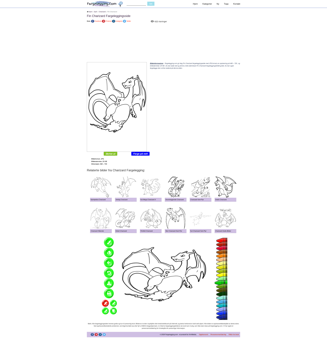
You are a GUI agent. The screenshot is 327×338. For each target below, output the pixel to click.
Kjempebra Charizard (98, 200)
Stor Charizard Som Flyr (173, 231)
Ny (218, 3)
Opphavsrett (203, 334)
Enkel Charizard (121, 231)
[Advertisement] (163, 43)
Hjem (195, 3)
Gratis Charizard (221, 200)
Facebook (98, 21)
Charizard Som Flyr (197, 200)
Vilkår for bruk (234, 334)
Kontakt (236, 3)
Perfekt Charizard (147, 231)
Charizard (102, 11)
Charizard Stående (97, 231)
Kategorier (207, 3)
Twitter (128, 21)
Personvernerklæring (218, 334)
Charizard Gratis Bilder (223, 231)
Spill (95, 11)
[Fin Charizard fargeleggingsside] (117, 107)
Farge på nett (140, 153)
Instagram (119, 21)
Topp (226, 3)
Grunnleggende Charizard (174, 200)
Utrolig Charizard (121, 200)
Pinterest (109, 21)
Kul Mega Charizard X (148, 200)
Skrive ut (110, 153)
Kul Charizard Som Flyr (198, 231)
